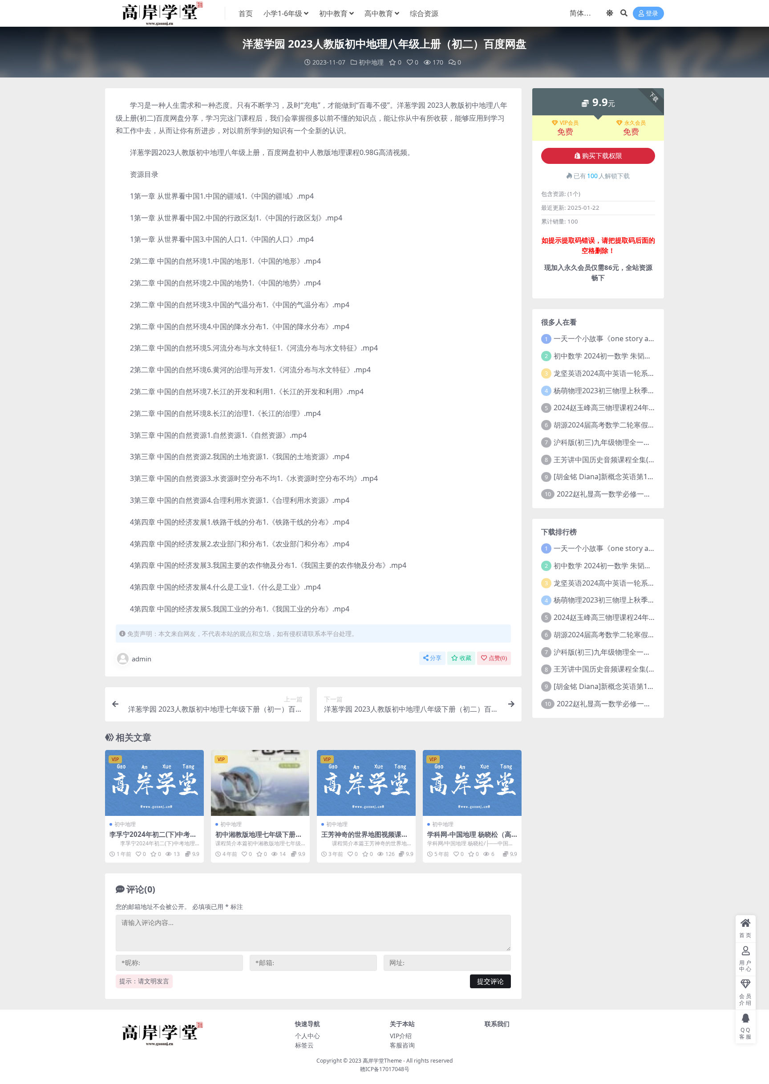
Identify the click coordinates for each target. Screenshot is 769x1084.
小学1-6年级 (282, 13)
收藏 (465, 658)
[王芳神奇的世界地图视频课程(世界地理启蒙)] (366, 783)
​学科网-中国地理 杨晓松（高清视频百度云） (469, 838)
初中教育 (333, 13)
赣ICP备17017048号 (384, 1069)
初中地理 (371, 62)
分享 (435, 658)
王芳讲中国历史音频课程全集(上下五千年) (620, 460)
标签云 (304, 1045)
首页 (246, 13)
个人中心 (307, 1035)
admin (141, 658)
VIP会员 (569, 123)
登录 (652, 13)
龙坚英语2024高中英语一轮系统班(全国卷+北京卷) (633, 373)
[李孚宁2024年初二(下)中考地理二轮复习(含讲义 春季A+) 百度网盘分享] (154, 783)
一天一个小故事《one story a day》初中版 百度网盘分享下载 (651, 338)
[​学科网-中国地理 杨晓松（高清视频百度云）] (472, 783)
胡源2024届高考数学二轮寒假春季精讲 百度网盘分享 (637, 425)
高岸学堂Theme (382, 1060)
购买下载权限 (602, 155)
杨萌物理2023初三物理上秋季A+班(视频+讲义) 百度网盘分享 (649, 390)
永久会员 (635, 123)
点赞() (498, 658)
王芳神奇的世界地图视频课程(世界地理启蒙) (364, 838)
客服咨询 (402, 1045)
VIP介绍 (401, 1035)
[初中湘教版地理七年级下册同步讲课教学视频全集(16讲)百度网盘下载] (260, 783)
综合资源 (424, 13)
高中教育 (378, 13)
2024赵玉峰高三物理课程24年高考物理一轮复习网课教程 (644, 407)
